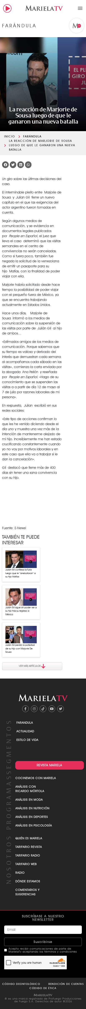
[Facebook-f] (25, 708)
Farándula (32, 136)
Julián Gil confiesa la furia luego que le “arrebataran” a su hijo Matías (20, 573)
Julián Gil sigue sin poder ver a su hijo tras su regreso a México (21, 611)
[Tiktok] (43, 708)
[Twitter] (60, 708)
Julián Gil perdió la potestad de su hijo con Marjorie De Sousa (20, 648)
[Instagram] (34, 708)
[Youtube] (51, 708)
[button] (80, 8)
